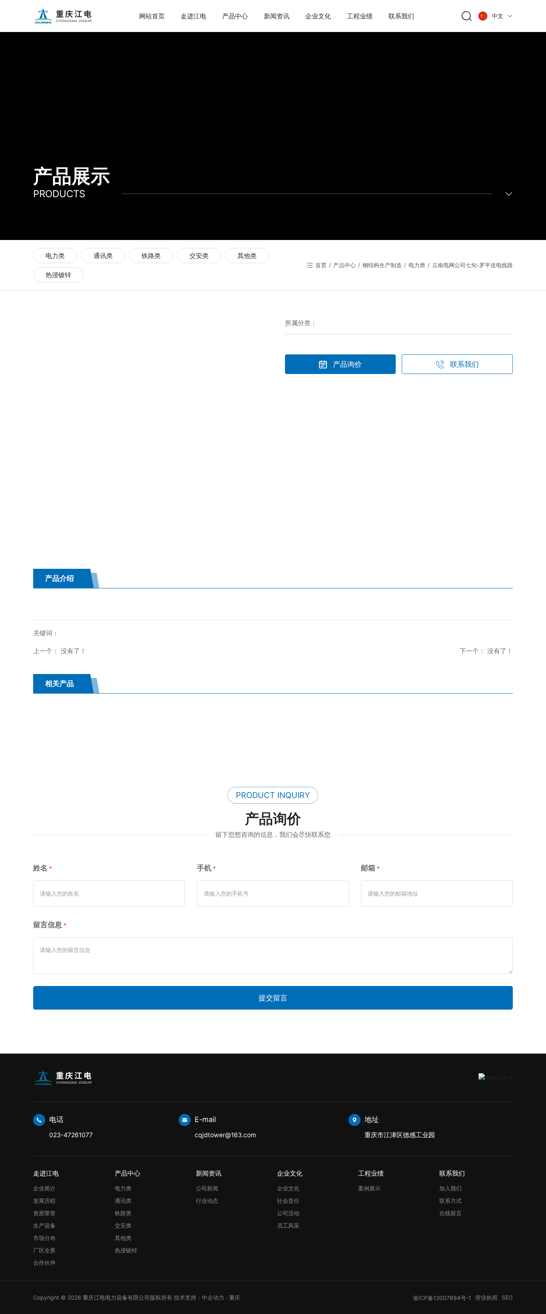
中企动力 (213, 1297)
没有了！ (73, 651)
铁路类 (151, 256)
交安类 (199, 256)
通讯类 (103, 256)
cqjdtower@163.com (225, 1135)
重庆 (234, 1297)
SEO (507, 1297)
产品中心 (344, 265)
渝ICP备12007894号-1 (442, 1297)
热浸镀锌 (58, 275)
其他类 (247, 256)
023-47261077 (71, 1135)
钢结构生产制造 (382, 265)
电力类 (55, 256)
